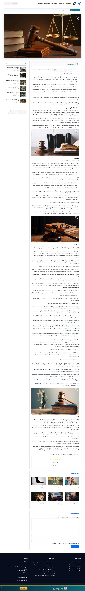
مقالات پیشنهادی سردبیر (12, 113)
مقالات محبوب (13, 111)
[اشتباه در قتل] (38, 481)
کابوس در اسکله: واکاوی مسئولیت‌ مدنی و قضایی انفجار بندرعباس (13, 68)
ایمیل (78, 538)
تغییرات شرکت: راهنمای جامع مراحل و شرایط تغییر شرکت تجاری (43, 575)
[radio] (60, 459)
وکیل (53, 97)
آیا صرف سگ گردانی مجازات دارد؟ (57, 486)
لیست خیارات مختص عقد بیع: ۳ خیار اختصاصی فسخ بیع (13, 74)
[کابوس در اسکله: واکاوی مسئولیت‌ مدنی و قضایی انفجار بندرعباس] (23, 69)
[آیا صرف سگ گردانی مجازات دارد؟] (55, 481)
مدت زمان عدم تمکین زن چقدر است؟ (47, 573)
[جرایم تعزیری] (72, 496)
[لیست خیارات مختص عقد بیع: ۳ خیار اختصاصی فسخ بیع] (23, 75)
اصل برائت (72, 355)
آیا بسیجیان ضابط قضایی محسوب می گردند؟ (72, 562)
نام (78, 533)
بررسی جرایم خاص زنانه (42, 502)
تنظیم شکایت (47, 3)
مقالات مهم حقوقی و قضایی (21, 113)
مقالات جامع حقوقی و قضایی (21, 111)
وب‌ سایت (52, 538)
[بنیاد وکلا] (77, 3)
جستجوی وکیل (54, 3)
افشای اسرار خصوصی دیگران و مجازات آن (72, 486)
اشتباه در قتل (43, 486)
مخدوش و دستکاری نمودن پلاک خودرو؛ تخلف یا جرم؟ (56, 502)
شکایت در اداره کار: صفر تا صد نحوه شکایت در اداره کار (12, 81)
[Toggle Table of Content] (75, 64)
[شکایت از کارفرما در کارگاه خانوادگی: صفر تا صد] (23, 94)
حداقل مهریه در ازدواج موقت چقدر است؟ (12, 99)
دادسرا (78, 10)
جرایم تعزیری (77, 502)
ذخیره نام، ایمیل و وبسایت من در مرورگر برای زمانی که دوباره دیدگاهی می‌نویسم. (65, 543)
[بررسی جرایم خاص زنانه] (38, 496)
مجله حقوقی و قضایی (77, 13)
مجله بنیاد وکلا (68, 3)
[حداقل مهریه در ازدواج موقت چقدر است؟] (23, 101)
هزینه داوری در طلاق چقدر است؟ (13, 87)
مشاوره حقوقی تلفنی (48, 279)
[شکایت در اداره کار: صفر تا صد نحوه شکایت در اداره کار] (23, 82)
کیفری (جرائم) (73, 10)
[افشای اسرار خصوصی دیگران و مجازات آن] (72, 481)
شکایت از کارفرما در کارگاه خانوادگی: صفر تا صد (12, 93)
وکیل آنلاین (62, 454)
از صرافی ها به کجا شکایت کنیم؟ (74, 564)
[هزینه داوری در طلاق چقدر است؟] (23, 88)
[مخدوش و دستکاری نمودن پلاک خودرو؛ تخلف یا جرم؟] (55, 496)
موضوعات (41, 3)
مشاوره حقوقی (61, 3)
